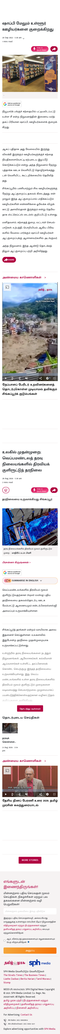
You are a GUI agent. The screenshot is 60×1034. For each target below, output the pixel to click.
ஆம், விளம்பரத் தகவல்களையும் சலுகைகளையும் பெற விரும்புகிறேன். (31, 940)
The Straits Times (13, 975)
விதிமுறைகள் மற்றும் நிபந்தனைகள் (21, 925)
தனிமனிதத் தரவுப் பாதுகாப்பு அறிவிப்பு (23, 929)
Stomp (7, 983)
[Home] (39, 963)
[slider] (30, 374)
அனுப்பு (30, 950)
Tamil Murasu (43, 979)
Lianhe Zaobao (11, 979)
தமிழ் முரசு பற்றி (13, 1000)
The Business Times (34, 975)
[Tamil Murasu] (15, 963)
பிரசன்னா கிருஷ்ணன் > (16, 562)
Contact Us (26, 1015)
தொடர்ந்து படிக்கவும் (30, 709)
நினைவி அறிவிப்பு (27, 1008)
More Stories (30, 860)
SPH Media (49, 1029)
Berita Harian (27, 979)
